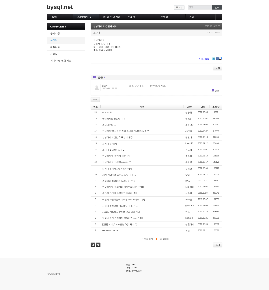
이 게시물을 (204, 59)
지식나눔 (55, 47)
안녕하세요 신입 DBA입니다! (116, 137)
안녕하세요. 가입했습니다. (115, 162)
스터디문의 (107, 125)
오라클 (131, 17)
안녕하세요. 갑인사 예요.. (105, 26)
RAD (187, 181)
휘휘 (187, 230)
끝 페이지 (165, 239)
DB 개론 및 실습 (111, 17)
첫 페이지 (148, 239)
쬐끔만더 (189, 125)
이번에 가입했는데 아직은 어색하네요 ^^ (122, 199)
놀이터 (53, 40)
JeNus (188, 131)
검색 (93, 245)
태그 (98, 245)
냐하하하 (189, 187)
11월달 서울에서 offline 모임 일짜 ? (119, 212)
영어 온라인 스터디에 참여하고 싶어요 (121, 218)
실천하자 (189, 224)
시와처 (188, 193)
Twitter (213, 58)
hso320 (189, 218)
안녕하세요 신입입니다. (113, 118)
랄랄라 (188, 137)
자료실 (53, 53)
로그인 (179, 7)
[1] (115, 125)
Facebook (217, 58)
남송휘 (105, 85)
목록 (218, 68)
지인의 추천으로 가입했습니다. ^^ (118, 205)
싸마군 (188, 199)
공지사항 (55, 33)
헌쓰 (187, 212)
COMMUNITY (84, 17)
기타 (191, 17)
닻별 (187, 174)
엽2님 (188, 118)
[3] (138, 212)
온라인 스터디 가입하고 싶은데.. (118, 193)
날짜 (203, 107)
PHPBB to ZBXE (110, 230)
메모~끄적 (107, 112)
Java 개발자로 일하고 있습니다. (117, 174)
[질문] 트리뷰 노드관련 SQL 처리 (118, 224)
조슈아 (96, 32)
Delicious (220, 58)
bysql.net (60, 7)
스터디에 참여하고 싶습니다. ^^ (117, 181)
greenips (189, 205)
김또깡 (188, 150)
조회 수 (216, 107)
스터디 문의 (108, 143)
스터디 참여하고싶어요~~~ (115, 168)
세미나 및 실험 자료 (61, 60)
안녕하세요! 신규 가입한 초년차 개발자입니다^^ (125, 131)
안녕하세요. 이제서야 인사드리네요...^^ (121, 187)
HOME (54, 17)
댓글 (217, 90)
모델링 (164, 17)
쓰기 (218, 245)
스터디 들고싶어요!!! (112, 150)
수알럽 (188, 162)
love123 (189, 143)
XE (60, 274)
